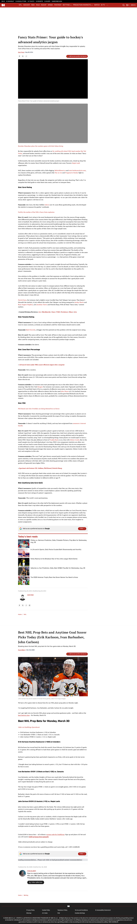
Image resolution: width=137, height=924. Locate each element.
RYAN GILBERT (31, 871)
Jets (75, 312)
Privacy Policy (30, 910)
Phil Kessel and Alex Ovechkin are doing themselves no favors (39, 409)
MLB (38, 5)
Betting (26, 895)
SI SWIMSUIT (10, 1)
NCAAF (43, 5)
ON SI (3, 1)
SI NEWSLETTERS (21, 1)
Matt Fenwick (30, 330)
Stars (53, 312)
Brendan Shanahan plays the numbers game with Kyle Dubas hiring (40, 146)
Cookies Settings (80, 913)
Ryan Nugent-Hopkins (25, 305)
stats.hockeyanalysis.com (77, 170)
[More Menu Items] (107, 5)
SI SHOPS (47, 1)
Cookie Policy (46, 910)
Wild (58, 312)
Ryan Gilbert (21, 650)
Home (20, 614)
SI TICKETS (31, 1)
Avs (39, 312)
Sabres (47, 205)
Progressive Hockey (71, 173)
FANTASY (57, 5)
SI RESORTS (39, 1)
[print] (29, 605)
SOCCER (26, 5)
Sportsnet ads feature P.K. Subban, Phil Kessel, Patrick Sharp (40, 468)
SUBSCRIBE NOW (57, 1)
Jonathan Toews (41, 305)
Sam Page (21, 52)
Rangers (40, 387)
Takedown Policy (62, 910)
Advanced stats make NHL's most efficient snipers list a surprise (42, 365)
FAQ (58, 913)
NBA (33, 5)
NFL (20, 5)
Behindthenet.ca (60, 170)
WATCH (97, 5)
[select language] (127, 5)
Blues (71, 312)
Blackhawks (46, 312)
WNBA (50, 5)
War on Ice (58, 173)
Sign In (133, 5)
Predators (64, 312)
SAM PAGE (30, 595)
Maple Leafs (76, 163)
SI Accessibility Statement (103, 910)
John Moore (65, 391)
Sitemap (28, 913)
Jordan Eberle (79, 302)
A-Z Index (45, 913)
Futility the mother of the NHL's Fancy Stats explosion (36, 212)
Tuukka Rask (54, 440)
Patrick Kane (22, 300)
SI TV (103, 5)
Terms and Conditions (81, 910)
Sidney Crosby (74, 440)
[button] (67, 5)
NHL (25, 614)
